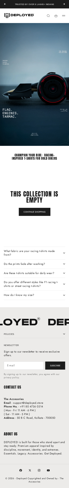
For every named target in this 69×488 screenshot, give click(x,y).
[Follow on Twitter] (29, 470)
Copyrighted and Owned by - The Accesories (46, 480)
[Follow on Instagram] (39, 470)
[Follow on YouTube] (48, 470)
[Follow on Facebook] (20, 470)
